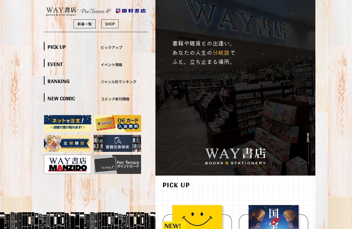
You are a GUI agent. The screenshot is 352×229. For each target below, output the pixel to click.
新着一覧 (84, 23)
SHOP (110, 23)
